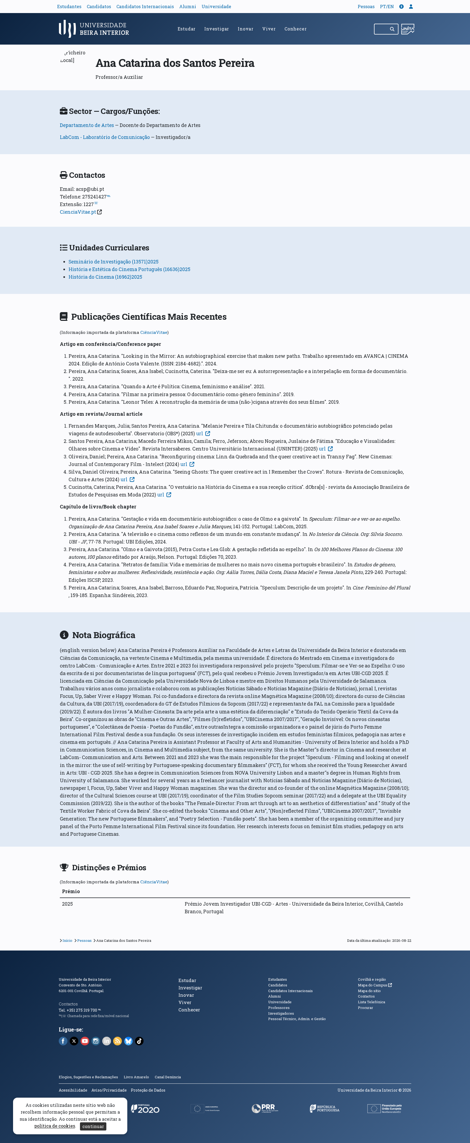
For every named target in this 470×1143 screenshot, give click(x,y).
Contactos (68, 1004)
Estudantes (69, 6)
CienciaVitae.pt (78, 212)
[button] (401, 6)
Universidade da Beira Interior (85, 979)
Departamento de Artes (87, 125)
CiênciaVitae (153, 332)
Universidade (216, 6)
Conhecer (296, 29)
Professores (279, 1007)
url (199, 433)
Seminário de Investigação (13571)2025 (114, 262)
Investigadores (281, 1013)
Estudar (187, 29)
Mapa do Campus (375, 985)
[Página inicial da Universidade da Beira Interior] (96, 28)
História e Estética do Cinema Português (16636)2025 (129, 269)
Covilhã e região (372, 979)
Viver (269, 29)
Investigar (216, 29)
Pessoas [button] (366, 6)
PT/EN (387, 6)
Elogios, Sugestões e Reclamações (88, 1076)
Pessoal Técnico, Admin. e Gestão (297, 1018)
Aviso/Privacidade (109, 1090)
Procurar (365, 1007)
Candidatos (99, 6)
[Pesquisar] (392, 29)
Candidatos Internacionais (145, 6)
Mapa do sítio (369, 990)
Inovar (245, 29)
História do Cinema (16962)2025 (105, 277)
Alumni (187, 6)
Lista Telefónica (371, 1001)
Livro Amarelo (137, 1076)
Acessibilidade (73, 1090)
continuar (93, 1126)
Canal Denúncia (168, 1076)
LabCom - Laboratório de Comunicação (105, 137)
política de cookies (54, 1126)
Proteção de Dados (148, 1090)
